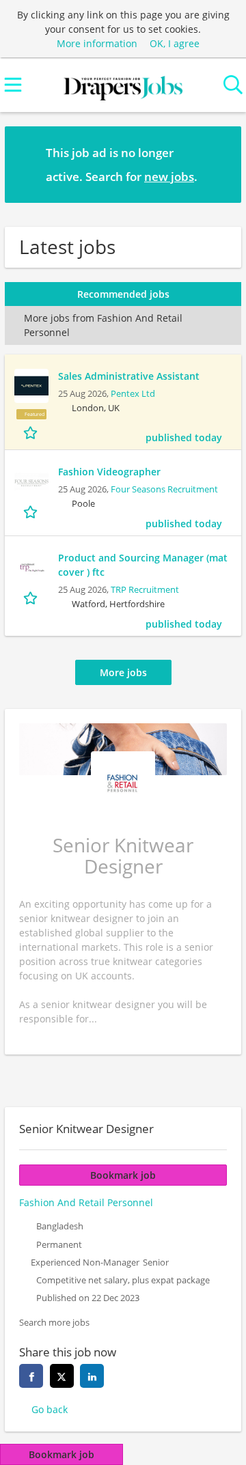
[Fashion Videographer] (31, 481)
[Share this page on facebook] (31, 1376)
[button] (220, 164)
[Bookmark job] (31, 432)
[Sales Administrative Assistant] (31, 386)
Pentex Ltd (133, 394)
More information (97, 43)
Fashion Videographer (109, 471)
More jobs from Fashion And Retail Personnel (103, 325)
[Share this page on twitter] (62, 1376)
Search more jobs (54, 1322)
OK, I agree (175, 43)
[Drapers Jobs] (123, 85)
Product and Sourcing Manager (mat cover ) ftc (143, 564)
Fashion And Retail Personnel (86, 1202)
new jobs (169, 176)
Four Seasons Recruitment (164, 489)
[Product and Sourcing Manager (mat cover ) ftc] (31, 567)
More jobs (123, 672)
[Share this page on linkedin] (92, 1376)
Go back (49, 1409)
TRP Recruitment (145, 590)
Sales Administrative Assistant (129, 375)
